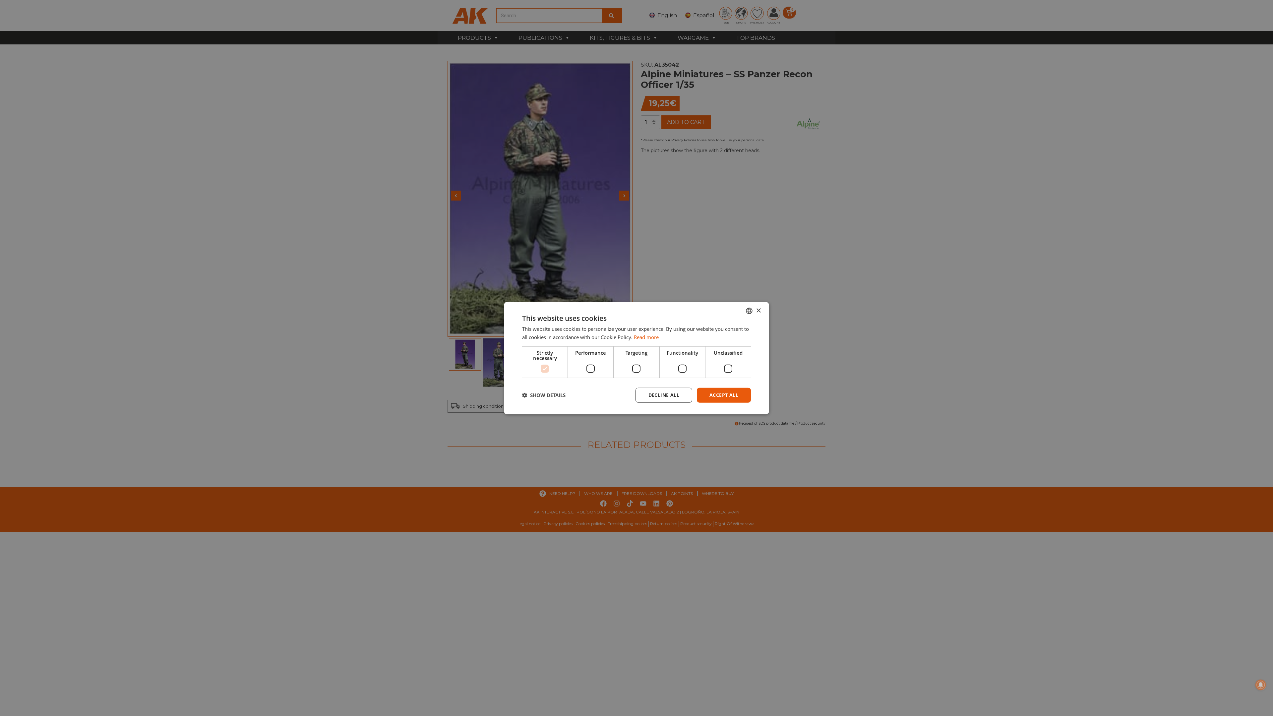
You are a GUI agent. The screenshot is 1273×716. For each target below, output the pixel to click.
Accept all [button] (723, 395)
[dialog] (636, 358)
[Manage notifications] (1260, 685)
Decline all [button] (663, 395)
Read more (646, 337)
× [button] (758, 310)
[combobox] (749, 311)
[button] (544, 395)
